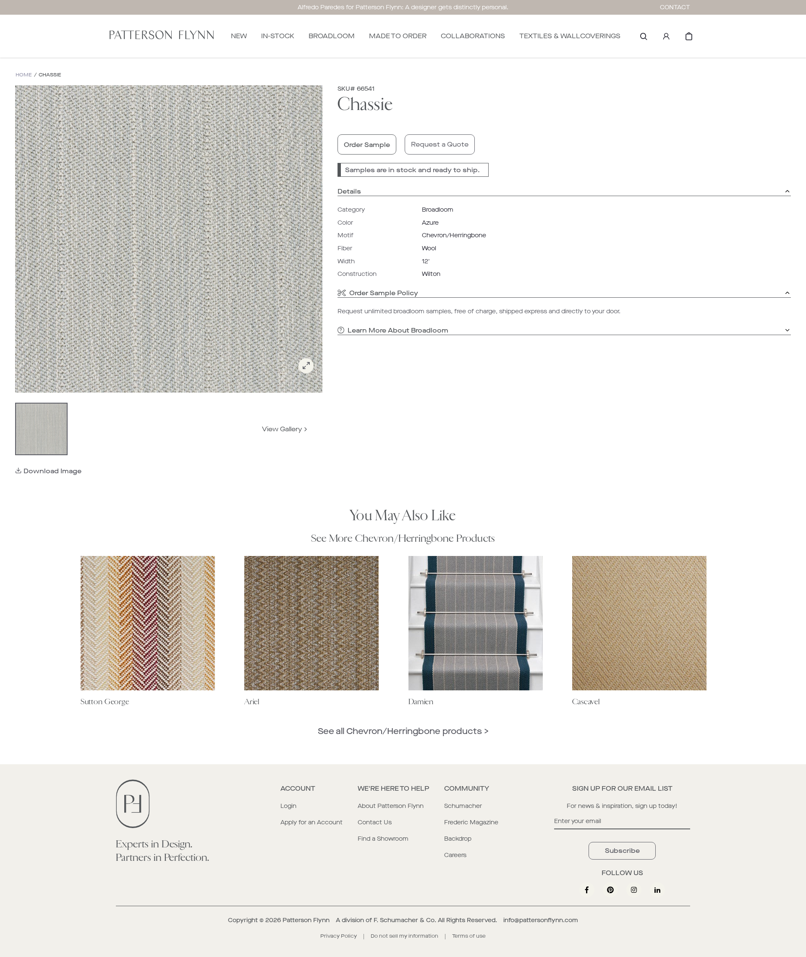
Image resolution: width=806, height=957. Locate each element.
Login (288, 806)
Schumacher (463, 806)
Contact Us (375, 822)
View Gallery (282, 429)
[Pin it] (610, 889)
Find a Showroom (383, 839)
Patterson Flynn (306, 920)
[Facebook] (586, 889)
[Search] (643, 36)
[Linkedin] (657, 889)
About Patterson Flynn (391, 806)
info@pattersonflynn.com (540, 920)
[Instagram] (633, 889)
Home (24, 75)
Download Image (52, 471)
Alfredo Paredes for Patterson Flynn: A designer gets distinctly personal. (403, 7)
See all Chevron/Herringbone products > (403, 731)
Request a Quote (439, 144)
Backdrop (457, 839)
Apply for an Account (311, 822)
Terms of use (469, 936)
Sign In (666, 36)
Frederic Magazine (471, 822)
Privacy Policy (338, 936)
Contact (675, 7)
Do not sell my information (404, 936)
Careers (455, 855)
